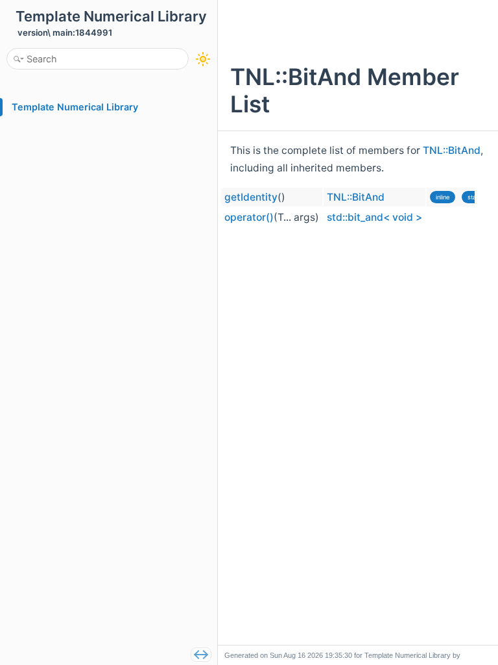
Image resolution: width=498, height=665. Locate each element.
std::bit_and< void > (374, 217)
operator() (249, 217)
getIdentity (251, 197)
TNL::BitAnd (451, 150)
